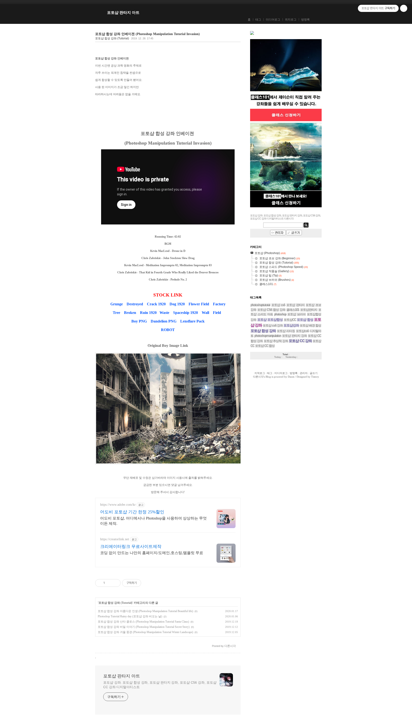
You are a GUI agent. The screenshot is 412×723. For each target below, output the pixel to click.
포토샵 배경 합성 (310, 325)
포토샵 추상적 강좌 (276, 341)
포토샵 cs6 (278, 305)
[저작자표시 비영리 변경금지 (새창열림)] (147, 583)
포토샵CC (290, 320)
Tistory (315, 376)
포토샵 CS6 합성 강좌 (271, 310)
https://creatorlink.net (114, 539)
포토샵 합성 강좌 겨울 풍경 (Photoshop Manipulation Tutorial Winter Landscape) (145, 632)
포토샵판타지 (308, 310)
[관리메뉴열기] (403, 8)
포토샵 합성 (305, 320)
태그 (258, 19)
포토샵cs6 (302, 331)
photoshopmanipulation (267, 336)
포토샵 (262, 320)
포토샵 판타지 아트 (123, 12)
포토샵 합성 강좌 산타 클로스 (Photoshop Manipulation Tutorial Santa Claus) (143, 621)
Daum (291, 376)
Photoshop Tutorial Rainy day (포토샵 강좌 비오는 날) (130, 616)
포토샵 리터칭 (286, 331)
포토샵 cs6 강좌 (273, 325)
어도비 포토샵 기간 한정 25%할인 (132, 512)
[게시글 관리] (115, 583)
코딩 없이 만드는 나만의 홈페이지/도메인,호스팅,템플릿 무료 (151, 553)
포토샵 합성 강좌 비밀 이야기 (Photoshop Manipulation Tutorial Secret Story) (144, 627)
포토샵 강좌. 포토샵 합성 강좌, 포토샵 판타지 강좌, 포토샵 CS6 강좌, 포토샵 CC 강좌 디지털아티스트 (159, 685)
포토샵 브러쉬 (296, 314)
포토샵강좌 (291, 325)
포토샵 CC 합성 (265, 346)
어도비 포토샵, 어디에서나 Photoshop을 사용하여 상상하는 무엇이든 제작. (153, 520)
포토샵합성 (275, 320)
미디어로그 (273, 19)
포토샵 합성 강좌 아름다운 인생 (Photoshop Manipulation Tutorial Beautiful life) (145, 611)
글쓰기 (314, 373)
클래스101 (292, 310)
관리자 (304, 373)
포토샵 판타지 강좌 (294, 336)
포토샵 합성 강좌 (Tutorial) (112, 38)
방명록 (305, 19)
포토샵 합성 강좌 (263, 331)
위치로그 (290, 19)
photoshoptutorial (260, 305)
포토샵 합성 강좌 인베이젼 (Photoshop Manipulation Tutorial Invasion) (147, 34)
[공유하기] (109, 583)
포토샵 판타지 (295, 305)
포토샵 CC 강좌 (300, 341)
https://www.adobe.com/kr (118, 504)
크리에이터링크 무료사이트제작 (130, 546)
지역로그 (259, 373)
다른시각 (258, 376)
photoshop (280, 314)
